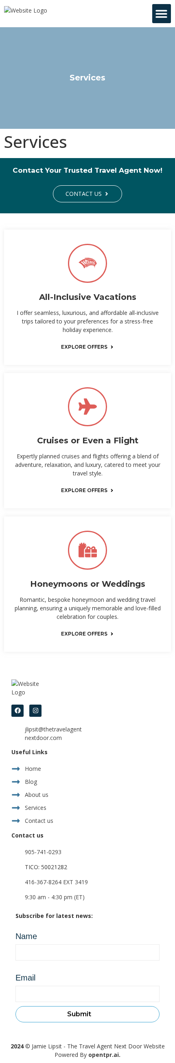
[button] (161, 13)
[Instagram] (35, 711)
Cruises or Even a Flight (87, 440)
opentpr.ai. (104, 1055)
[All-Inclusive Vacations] (87, 263)
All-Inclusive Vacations (87, 297)
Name (26, 936)
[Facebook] (17, 711)
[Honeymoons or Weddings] (87, 550)
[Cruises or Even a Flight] (87, 406)
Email (25, 977)
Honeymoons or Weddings (87, 584)
